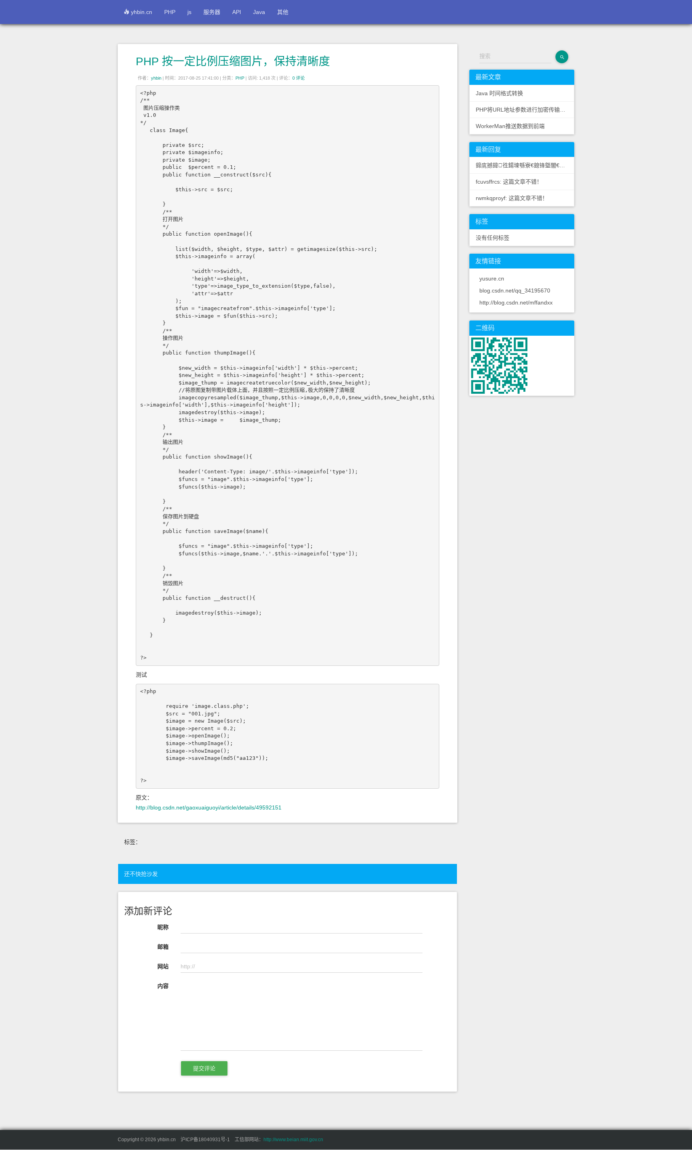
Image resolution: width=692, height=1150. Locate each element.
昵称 (163, 927)
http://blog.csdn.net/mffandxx (516, 302)
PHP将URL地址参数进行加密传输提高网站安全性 (525, 109)
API (236, 12)
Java (259, 12)
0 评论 (298, 78)
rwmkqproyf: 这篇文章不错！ (512, 198)
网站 (163, 966)
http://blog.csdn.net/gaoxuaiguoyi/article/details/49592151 (209, 807)
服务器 (211, 12)
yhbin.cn (140, 12)
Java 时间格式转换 (499, 93)
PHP (169, 12)
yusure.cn (491, 278)
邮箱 (163, 947)
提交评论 (204, 1068)
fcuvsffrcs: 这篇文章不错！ (509, 181)
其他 (282, 12)
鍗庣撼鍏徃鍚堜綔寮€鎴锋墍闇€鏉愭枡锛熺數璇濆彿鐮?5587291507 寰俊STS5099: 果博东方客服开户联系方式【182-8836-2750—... (525, 165)
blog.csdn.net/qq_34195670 (514, 290)
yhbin (156, 78)
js (189, 12)
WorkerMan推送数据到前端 (510, 126)
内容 (163, 986)
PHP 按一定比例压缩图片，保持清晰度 (233, 61)
